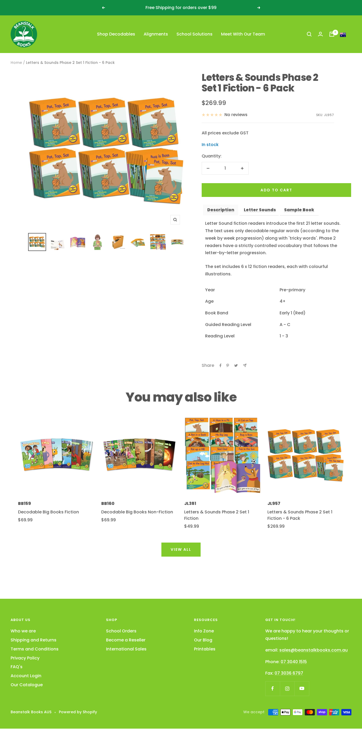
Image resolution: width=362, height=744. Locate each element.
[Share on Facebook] (220, 365)
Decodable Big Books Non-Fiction (137, 512)
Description (220, 210)
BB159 (24, 503)
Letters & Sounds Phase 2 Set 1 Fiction (216, 515)
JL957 (273, 503)
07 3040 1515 (294, 662)
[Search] (309, 34)
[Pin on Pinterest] (227, 365)
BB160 (107, 503)
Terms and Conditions (35, 649)
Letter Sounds (260, 210)
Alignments (156, 34)
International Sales (126, 649)
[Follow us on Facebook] (272, 688)
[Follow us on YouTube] (301, 688)
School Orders (121, 631)
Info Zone (204, 631)
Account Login (26, 676)
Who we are (23, 631)
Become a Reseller (125, 640)
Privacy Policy (25, 658)
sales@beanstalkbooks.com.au (313, 650)
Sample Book (299, 210)
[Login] (320, 34)
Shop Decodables (116, 34)
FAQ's (17, 667)
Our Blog (203, 640)
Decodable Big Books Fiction (48, 512)
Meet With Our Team (243, 34)
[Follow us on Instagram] (287, 688)
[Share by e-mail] (244, 365)
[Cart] (331, 34)
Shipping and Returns (33, 640)
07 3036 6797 (289, 673)
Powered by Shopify (78, 712)
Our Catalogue (27, 685)
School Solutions (194, 34)
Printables (204, 649)
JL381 (190, 503)
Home (16, 62)
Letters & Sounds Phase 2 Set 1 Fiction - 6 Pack (299, 515)
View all (181, 549)
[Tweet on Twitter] (236, 365)
